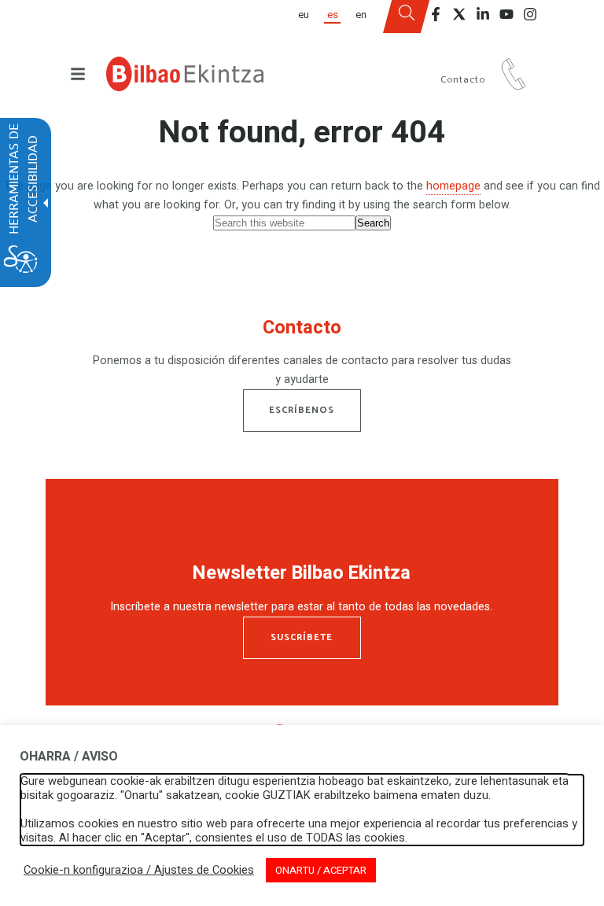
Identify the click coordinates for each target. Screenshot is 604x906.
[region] (302, 355)
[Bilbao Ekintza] (185, 74)
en (360, 15)
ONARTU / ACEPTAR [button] (320, 870)
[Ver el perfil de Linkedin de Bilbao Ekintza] (483, 14)
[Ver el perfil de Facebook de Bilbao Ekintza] (436, 14)
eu (303, 15)
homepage (453, 186)
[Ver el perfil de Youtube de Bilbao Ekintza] (506, 14)
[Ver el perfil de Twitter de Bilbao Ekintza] (459, 14)
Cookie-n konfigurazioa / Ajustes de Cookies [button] (139, 871)
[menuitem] (303, 16)
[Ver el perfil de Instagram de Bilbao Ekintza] (530, 14)
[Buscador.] (406, 17)
